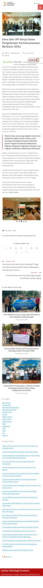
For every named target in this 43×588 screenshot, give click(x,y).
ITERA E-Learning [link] (7, 417)
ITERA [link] (34, 235)
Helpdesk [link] (5, 435)
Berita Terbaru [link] (6, 403)
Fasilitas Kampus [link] (7, 412)
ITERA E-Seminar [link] (7, 421)
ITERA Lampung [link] (27, 235)
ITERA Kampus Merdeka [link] (9, 410)
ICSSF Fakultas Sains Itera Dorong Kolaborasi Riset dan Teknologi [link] (21, 540)
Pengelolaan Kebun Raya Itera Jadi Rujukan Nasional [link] (17, 550)
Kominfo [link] (9, 556)
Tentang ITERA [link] (6, 405)
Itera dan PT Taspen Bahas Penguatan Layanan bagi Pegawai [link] (20, 452)
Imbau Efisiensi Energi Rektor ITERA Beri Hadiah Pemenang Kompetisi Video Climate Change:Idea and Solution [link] (21, 388)
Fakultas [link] (4, 414)
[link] (40, 7)
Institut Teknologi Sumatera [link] (14, 235)
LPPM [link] (4, 428)
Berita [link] (7, 55)
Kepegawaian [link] (6, 426)
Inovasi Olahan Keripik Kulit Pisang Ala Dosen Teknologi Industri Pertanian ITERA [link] (21, 350)
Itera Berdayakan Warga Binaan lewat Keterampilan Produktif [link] (20, 527)
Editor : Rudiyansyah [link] (12, 53)
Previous (6, 208)
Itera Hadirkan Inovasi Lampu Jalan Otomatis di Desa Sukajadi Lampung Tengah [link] (22, 316)
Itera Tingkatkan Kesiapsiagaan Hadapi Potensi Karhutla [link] (19, 531)
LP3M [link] (4, 431)
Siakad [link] (4, 424)
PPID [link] (3, 433)
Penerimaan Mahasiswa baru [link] (30, 574)
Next (38, 208)
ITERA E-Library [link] (6, 419)
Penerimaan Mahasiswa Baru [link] (10, 407)
